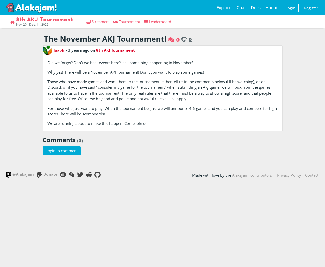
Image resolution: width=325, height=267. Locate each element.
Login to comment (62, 150)
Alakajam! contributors (252, 175)
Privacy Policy (289, 175)
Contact (311, 175)
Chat (241, 7)
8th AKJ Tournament (115, 50)
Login (290, 7)
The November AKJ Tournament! (105, 38)
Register (311, 7)
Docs (256, 7)
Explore (224, 7)
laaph (59, 50)
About (272, 7)
